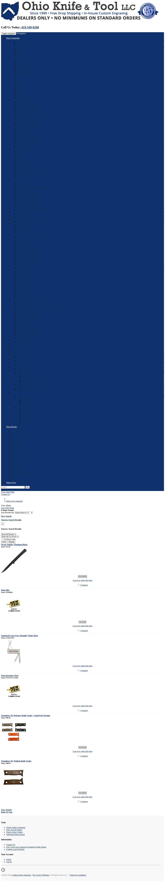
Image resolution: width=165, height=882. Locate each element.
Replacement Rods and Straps (33, 380)
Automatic (15, 57)
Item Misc (5, 590)
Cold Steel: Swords (24, 129)
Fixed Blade (16, 344)
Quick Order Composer (15, 827)
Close (4, 542)
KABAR (15, 445)
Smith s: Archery (23, 326)
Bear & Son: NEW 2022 (26, 102)
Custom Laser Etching (15, 849)
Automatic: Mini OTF (25, 66)
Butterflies (15, 359)
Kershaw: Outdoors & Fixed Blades (31, 189)
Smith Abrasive (17, 310)
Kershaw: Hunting (23, 199)
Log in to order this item (82, 580)
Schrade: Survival (23, 285)
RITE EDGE (16, 464)
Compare (84, 585)
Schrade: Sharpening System (28, 290)
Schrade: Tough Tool (25, 297)
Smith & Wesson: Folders (26, 301)
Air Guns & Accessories (21, 47)
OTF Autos (16, 80)
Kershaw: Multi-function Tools (29, 201)
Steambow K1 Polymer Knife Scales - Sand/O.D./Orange (25, 715)
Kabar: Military (22, 169)
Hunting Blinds (22, 372)
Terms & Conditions (78, 875)
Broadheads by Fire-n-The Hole (29, 389)
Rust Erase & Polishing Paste (23, 266)
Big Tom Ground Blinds (31, 376)
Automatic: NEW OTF (25, 73)
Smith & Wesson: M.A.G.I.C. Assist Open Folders (36, 306)
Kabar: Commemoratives (26, 162)
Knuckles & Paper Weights (22, 212)
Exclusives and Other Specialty (29, 221)
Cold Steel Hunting (24, 147)
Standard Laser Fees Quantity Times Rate (19, 636)
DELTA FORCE (18, 438)
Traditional (25, 409)
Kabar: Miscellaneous (25, 178)
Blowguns (20, 156)
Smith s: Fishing (23, 323)
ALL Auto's (21, 59)
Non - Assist (26, 400)
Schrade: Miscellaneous (26, 295)
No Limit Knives (18, 216)
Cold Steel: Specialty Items (27, 138)
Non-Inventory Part (9, 675)
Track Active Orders (14, 832)
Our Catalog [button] (6, 490)
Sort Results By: (7, 512)
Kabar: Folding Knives (25, 167)
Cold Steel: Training (24, 136)
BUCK (14, 431)
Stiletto (19, 78)
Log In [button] (57, 490)
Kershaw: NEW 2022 (25, 182)
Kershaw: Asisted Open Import (29, 196)
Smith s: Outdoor (23, 319)
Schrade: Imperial (23, 276)
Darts (18, 151)
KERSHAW (16, 448)
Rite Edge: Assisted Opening (28, 236)
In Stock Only (10, 539)
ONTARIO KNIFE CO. (21, 462)
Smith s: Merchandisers (25, 333)
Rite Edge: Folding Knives (27, 238)
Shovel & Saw (27, 422)
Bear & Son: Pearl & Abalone (28, 113)
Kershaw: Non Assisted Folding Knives (32, 187)
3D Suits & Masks (28, 386)
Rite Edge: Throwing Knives (28, 252)
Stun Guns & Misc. (19, 340)
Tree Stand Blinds (28, 374)
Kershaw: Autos (23, 185)
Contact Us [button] (33, 490)
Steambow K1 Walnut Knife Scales (16, 761)
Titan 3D (15, 363)
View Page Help (7, 492)
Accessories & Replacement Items (30, 379)
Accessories (21, 154)
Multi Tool (25, 405)
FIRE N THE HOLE (20, 443)
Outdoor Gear (22, 416)
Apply (8, 859)
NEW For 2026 (17, 40)
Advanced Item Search (15, 834)
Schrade (14, 270)
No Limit (20, 88)
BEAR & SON (17, 429)
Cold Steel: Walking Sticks (27, 145)
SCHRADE (16, 466)
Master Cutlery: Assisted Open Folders (32, 209)
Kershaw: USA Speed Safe (27, 194)
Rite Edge (15, 234)
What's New (11, 483)
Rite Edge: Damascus (25, 240)
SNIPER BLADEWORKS (22, 473)
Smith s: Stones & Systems (27, 317)
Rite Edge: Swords (24, 247)
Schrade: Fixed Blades (25, 272)
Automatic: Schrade (24, 64)
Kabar (18, 42)
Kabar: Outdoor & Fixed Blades (29, 174)
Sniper (14, 393)
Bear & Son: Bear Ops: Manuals (29, 118)
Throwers (25, 413)
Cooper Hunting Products (21, 371)
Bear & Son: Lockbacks (26, 109)
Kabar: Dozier (22, 164)
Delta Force (21, 91)
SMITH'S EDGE (18, 471)
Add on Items (26, 382)
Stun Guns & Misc (24, 341)
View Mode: (6, 505)
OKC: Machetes (23, 230)
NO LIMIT (16, 457)
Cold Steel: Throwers (25, 131)
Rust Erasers (21, 268)
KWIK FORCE (17, 450)
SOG (13, 395)
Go (27, 487)
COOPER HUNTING (20, 436)
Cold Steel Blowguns (20, 150)
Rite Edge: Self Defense (26, 250)
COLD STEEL (17, 434)
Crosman (20, 53)
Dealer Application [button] (46, 490)
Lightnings (20, 84)
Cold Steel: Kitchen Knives (27, 143)
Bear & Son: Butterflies (25, 106)
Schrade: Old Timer (24, 278)
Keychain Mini (22, 86)
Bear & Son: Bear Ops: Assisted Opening (33, 116)
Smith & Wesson (23, 44)
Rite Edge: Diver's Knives (27, 261)
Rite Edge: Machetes (24, 254)
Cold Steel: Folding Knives (27, 124)
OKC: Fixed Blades (24, 225)
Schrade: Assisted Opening (27, 281)
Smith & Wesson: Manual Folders (30, 303)
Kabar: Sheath (22, 176)
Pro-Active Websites (41, 875)
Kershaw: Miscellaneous (26, 206)
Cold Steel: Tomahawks (26, 133)
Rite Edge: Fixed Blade (25, 245)
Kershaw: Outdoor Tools (26, 203)
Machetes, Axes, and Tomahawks (25, 346)
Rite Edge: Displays (24, 257)
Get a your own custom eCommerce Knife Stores (26, 847)
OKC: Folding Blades (25, 227)
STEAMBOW (17, 478)
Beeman (19, 48)
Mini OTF (20, 95)
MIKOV (14, 455)
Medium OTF (22, 98)
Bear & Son (16, 100)
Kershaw (15, 181)
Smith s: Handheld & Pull (26, 314)
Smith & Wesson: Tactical (26, 308)
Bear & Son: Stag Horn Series (28, 111)
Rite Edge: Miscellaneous (26, 243)
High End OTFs (23, 217)
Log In (9, 862)
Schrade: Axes (22, 288)
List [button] (2, 508)
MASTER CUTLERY (20, 452)
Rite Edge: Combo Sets (25, 259)
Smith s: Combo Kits (24, 321)
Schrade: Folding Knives (26, 274)
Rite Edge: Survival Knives (27, 264)
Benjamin (20, 50)
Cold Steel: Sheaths (24, 140)
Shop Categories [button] (13, 38)
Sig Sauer (20, 55)
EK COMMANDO (19, 441)
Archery (14, 353)
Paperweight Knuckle (25, 213)
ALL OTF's (21, 81)
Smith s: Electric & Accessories (29, 312)
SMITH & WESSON (20, 469)
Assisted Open (27, 398)
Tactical (24, 411)
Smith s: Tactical (23, 328)
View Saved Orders (14, 830)
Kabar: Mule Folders (24, 171)
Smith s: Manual (23, 337)
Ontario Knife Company (21, 223)
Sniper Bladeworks (19, 367)
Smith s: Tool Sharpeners (26, 330)
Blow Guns (16, 348)
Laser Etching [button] (22, 490)
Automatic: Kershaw (24, 68)
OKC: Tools (21, 232)
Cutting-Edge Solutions (21, 875)
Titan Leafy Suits (23, 365)
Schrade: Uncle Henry (25, 283)
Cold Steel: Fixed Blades (26, 122)
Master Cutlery (17, 208)
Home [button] (14, 490)
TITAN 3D (16, 480)
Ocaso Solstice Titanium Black (14, 544)
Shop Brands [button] (11, 427)
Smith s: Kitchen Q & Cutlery (28, 335)
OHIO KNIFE (17, 459)
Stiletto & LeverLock (20, 355)
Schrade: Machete (23, 292)
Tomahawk (26, 420)
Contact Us (5, 494)
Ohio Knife (21, 71)
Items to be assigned (19, 351)
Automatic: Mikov (23, 75)
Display (11, 542)
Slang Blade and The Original (33, 390)
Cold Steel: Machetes (25, 126)
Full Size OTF (22, 93)
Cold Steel (15, 120)
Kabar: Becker (22, 160)
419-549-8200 (30, 27)
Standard (20, 361)
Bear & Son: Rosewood (26, 104)
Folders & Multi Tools (25, 396)
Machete (24, 417)
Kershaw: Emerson (24, 192)
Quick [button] (11, 508)
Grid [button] (6, 508)
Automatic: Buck (23, 61)
